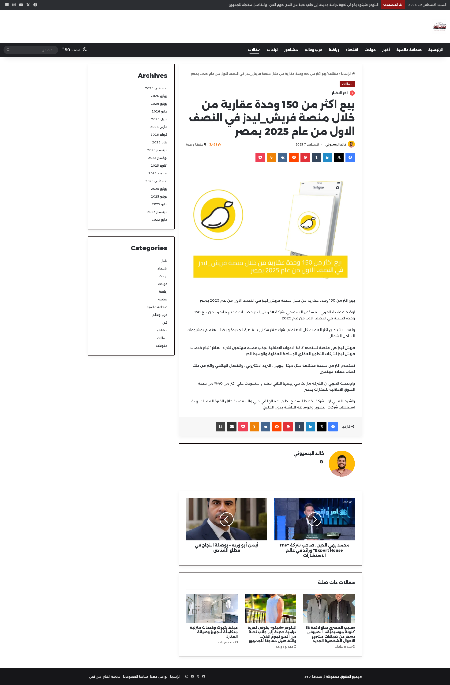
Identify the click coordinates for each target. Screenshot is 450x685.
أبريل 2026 (159, 119)
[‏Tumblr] (316, 157)
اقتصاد (351, 50)
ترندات (272, 50)
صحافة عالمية (409, 50)
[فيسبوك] (350, 157)
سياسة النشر (111, 676)
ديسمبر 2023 (157, 212)
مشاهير (291, 50)
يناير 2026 (159, 142)
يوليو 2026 (159, 96)
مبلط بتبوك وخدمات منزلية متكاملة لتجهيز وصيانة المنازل (214, 632)
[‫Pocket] (260, 157)
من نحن (95, 676)
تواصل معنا (158, 676)
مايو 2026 (159, 111)
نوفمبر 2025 (157, 158)
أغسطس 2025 (156, 181)
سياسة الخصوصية (135, 676)
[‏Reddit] (294, 157)
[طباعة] (220, 426)
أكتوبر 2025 (159, 165)
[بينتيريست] (305, 157)
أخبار (386, 50)
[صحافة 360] (439, 26)
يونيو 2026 (159, 103)
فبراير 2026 (158, 134)
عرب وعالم (313, 50)
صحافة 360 (313, 676)
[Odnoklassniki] (271, 157)
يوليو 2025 (159, 189)
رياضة (334, 50)
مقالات (254, 50)
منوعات (161, 346)
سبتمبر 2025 (157, 173)
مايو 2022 (159, 219)
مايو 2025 (159, 204)
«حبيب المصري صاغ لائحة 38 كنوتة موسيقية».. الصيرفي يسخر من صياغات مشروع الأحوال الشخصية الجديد (330, 634)
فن (164, 322)
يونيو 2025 (159, 196)
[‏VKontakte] (282, 157)
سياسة (162, 299)
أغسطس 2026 (156, 88)
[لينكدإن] (327, 157)
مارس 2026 (158, 127)
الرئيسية (435, 50)
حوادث (370, 50)
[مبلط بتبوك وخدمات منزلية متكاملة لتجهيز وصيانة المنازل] (212, 608)
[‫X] (339, 157)
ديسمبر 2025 (157, 150)
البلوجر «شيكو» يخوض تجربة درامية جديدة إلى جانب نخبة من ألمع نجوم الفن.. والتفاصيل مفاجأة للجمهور (304, 5)
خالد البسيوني (335, 144)
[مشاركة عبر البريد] (231, 426)
